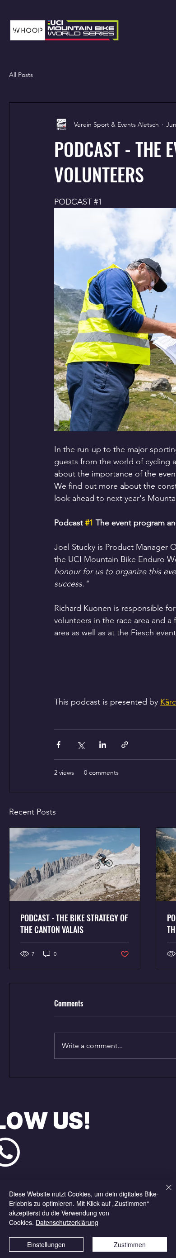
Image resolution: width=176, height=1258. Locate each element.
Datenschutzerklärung (67, 1222)
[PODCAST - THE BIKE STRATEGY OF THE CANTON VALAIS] (74, 864)
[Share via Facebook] (58, 744)
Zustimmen (130, 1244)
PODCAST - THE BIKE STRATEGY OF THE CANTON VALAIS (74, 923)
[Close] (163, 1193)
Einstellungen (46, 1244)
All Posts (21, 75)
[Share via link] (124, 744)
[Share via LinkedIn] (102, 744)
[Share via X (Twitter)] (80, 744)
